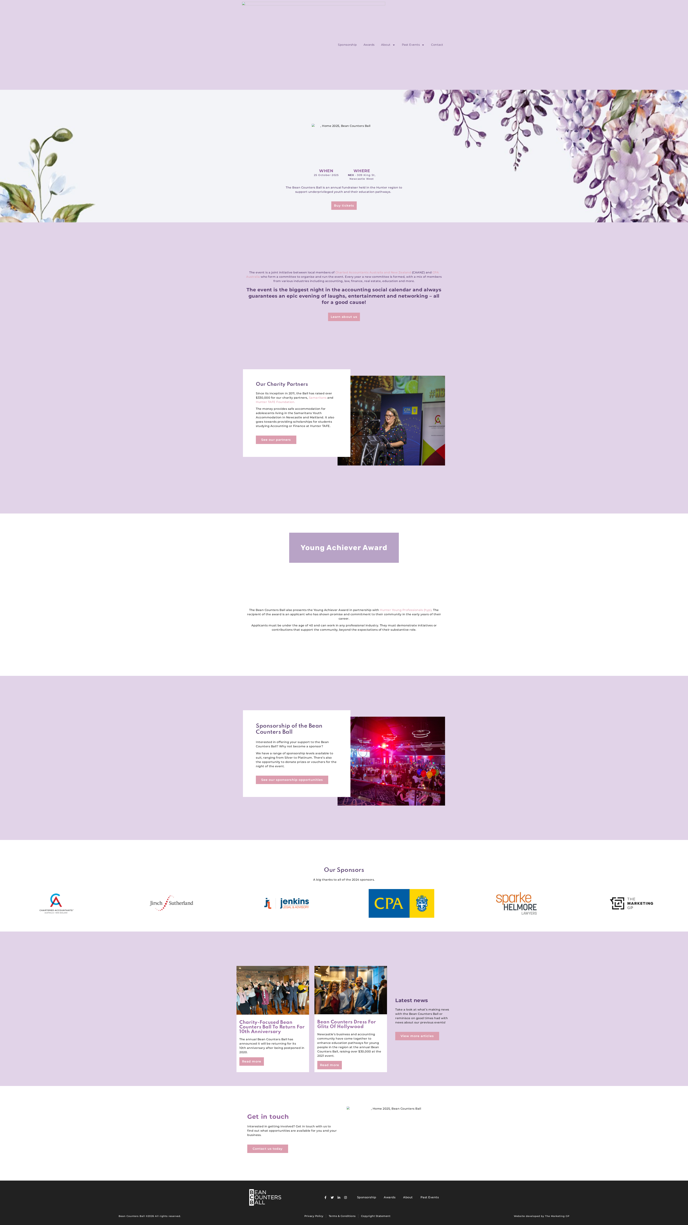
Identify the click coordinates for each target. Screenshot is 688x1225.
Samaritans (318, 397)
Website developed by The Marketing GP (541, 1216)
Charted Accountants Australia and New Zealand (373, 272)
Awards (369, 44)
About (386, 44)
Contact (437, 44)
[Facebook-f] (325, 1197)
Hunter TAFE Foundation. (275, 402)
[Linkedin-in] (339, 1197)
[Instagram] (345, 1197)
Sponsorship (347, 44)
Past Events (411, 44)
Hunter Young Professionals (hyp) (405, 610)
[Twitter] (332, 1197)
